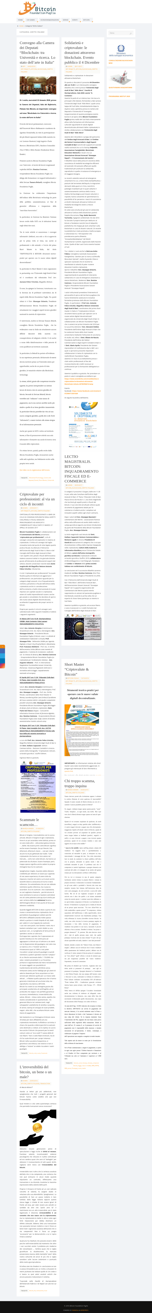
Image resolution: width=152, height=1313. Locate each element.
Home (21, 26)
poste (69, 1068)
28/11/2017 (78, 66)
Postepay (74, 1068)
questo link (69, 771)
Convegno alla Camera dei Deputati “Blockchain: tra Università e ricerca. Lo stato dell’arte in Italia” (37, 53)
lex (35, 1290)
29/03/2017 (33, 508)
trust (45, 1290)
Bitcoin (34, 69)
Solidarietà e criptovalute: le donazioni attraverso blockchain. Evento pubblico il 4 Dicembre (82, 53)
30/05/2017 (78, 485)
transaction (40, 1290)
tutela (84, 1068)
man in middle (86, 1065)
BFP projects (25, 69)
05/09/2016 (84, 790)
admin (70, 66)
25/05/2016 (33, 1081)
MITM (97, 1065)
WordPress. (84, 1310)
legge (80, 1065)
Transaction (45, 1083)
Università (51, 480)
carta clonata (83, 1063)
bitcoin (76, 1063)
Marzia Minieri (73, 790)
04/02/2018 (31, 66)
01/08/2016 (40, 828)
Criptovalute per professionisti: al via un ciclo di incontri (37, 499)
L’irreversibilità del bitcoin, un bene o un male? (36, 1072)
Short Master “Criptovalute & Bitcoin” (77, 669)
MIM (93, 1065)
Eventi (36, 480)
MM (66, 1068)
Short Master (43, 480)
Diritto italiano (88, 488)
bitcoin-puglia (73, 678)
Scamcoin (44, 1053)
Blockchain (42, 69)
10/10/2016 (85, 678)
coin (35, 1053)
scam (79, 1068)
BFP (24, 66)
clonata (90, 1063)
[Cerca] (131, 33)
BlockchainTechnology (36, 478)
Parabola (75, 1310)
